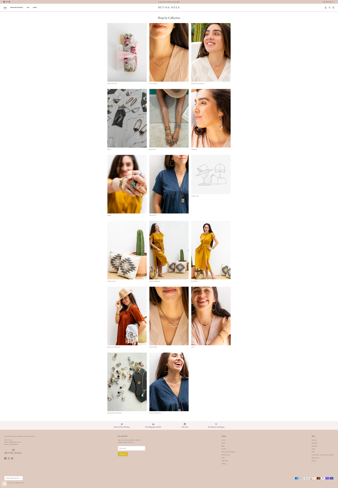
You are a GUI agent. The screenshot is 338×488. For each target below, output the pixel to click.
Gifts (313, 452)
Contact (224, 449)
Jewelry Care (315, 458)
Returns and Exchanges (228, 452)
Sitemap (224, 464)
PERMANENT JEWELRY (16, 7)
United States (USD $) (327, 2)
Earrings (314, 440)
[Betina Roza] (169, 7)
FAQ (223, 458)
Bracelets (314, 446)
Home (223, 440)
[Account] (325, 8)
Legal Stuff (225, 461)
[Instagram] (6, 1)
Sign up (123, 454)
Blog (223, 446)
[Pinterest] (9, 1)
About (223, 443)
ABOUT (35, 7)
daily (178, 2)
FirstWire (22, 483)
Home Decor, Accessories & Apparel (323, 455)
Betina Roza (11, 483)
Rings (313, 449)
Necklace (314, 443)
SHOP (5, 7)
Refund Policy (226, 455)
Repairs (314, 461)
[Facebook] (4, 1)
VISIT (27, 7)
